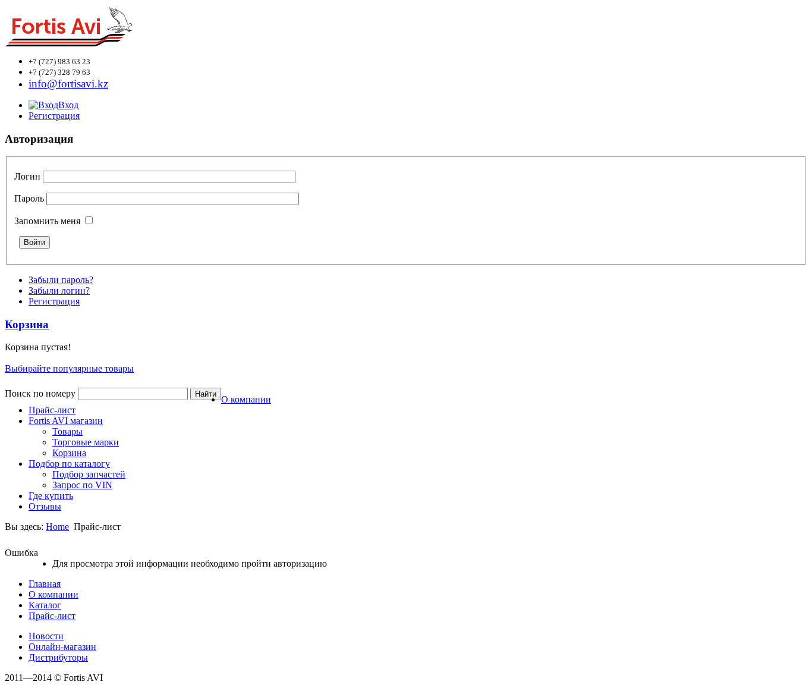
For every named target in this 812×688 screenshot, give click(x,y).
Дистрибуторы (58, 657)
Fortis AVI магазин (66, 421)
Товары (67, 431)
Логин (27, 176)
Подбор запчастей (88, 474)
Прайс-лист (52, 410)
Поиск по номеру (40, 393)
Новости (46, 636)
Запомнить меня (47, 221)
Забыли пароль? (61, 280)
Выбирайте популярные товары (69, 368)
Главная (45, 584)
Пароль (29, 198)
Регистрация (54, 116)
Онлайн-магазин (62, 647)
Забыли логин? (59, 290)
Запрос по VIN (82, 485)
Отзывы (45, 506)
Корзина (69, 453)
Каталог (45, 605)
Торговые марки (85, 442)
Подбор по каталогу (69, 463)
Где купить (51, 496)
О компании (246, 399)
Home (57, 527)
